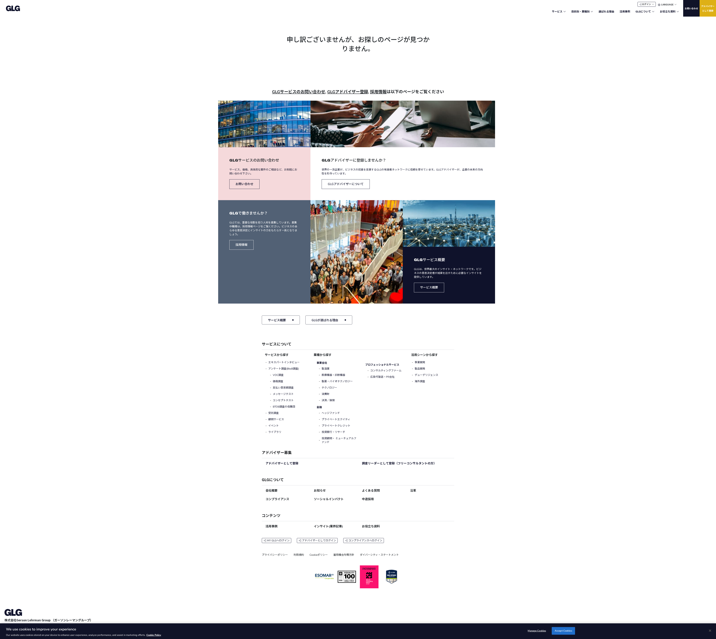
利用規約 (298, 555)
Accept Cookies (563, 630)
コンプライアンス (277, 499)
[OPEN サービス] (564, 11)
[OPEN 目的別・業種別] (592, 11)
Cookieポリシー (319, 555)
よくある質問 (371, 491)
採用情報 (378, 92)
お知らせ (320, 491)
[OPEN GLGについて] (653, 11)
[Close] (710, 631)
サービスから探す (277, 355)
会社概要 (271, 491)
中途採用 (368, 499)
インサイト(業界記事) (328, 526)
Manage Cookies (537, 630)
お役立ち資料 (371, 526)
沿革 (413, 491)
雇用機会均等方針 (343, 555)
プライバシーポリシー (275, 555)
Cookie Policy (153, 635)
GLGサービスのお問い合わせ (298, 92)
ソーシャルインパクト (329, 499)
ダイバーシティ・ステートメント (379, 555)
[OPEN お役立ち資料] (677, 11)
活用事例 (271, 526)
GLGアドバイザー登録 (347, 92)
